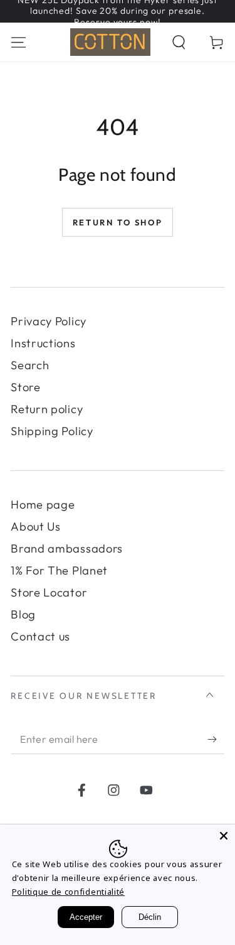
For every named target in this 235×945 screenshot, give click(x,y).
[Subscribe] (215, 739)
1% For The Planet (59, 570)
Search (30, 365)
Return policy (47, 409)
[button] (178, 42)
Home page (43, 504)
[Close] (223, 835)
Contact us (40, 636)
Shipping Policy (52, 431)
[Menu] (19, 42)
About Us (36, 526)
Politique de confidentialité (68, 891)
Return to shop (117, 222)
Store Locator (49, 592)
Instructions (43, 343)
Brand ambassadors (67, 548)
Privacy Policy (48, 321)
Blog (23, 614)
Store (25, 387)
